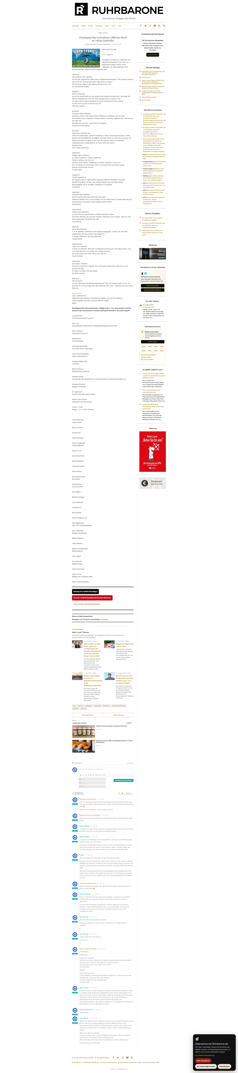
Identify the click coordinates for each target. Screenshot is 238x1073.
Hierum (104, 54)
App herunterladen (153, 285)
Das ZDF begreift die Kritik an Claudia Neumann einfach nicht (154, 164)
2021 (149, 351)
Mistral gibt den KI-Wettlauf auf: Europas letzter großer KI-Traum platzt (152, 233)
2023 (162, 346)
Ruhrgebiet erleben (103, 1057)
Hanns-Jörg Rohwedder (88, 949)
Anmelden (130, 763)
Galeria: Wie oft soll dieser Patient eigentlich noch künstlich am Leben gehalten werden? (154, 376)
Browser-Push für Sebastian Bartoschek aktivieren (92, 598)
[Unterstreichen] (86, 775)
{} (101, 775)
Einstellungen (224, 1066)
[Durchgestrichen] (88, 775)
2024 (155, 346)
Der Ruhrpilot (146, 77)
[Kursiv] (83, 775)
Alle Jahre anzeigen (147, 359)
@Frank (82, 897)
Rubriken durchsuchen (148, 355)
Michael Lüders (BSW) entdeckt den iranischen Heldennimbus (153, 87)
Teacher (80, 409)
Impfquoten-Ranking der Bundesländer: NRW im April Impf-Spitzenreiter (153, 407)
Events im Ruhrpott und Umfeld (83, 1057)
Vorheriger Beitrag (87, 715)
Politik (84, 26)
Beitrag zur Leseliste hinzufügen (85, 591)
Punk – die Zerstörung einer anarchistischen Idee (151, 391)
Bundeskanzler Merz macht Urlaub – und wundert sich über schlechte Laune (153, 192)
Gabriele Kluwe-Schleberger (90, 815)
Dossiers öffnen (146, 357)
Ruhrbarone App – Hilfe (151, 1062)
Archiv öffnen (152, 341)
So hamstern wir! (148, 307)
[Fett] (80, 775)
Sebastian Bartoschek (88, 799)
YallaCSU (83, 708)
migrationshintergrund (118, 706)
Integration (88, 706)
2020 (155, 351)
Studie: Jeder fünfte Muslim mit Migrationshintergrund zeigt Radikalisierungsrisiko (93, 680)
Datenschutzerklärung (91, 1062)
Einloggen (104, 619)
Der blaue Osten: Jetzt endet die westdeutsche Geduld (152, 219)
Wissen (90, 26)
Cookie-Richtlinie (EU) (109, 1062)
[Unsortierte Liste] (93, 775)
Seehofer (75, 708)
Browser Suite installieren (152, 290)
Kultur (107, 26)
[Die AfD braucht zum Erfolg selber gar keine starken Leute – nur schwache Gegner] (109, 676)
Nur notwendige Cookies (206, 1066)
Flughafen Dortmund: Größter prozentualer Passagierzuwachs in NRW (153, 92)
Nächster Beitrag (118, 715)
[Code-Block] (99, 775)
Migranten (106, 706)
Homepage (75, 26)
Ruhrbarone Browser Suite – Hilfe (130, 1062)
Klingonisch (97, 706)
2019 (161, 351)
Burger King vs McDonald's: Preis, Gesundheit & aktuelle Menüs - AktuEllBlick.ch (154, 141)
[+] (104, 775)
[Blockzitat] (96, 775)
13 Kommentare (116, 44)
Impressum (77, 1062)
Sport (113, 26)
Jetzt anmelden (153, 55)
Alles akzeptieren (203, 1061)
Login (119, 26)
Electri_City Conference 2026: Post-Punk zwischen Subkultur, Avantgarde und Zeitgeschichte (153, 82)
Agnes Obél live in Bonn (149, 97)
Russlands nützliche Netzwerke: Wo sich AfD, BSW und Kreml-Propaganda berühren (153, 73)
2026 (143, 346)
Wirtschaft (99, 26)
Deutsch (80, 706)
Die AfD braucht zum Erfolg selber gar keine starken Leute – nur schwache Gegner (153, 178)
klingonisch (77, 293)
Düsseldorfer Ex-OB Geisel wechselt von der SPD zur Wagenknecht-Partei (154, 122)
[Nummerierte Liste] (91, 775)
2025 (149, 346)
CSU (74, 706)
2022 (143, 351)
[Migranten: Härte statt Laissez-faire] (109, 644)
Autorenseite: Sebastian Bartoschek (87, 604)
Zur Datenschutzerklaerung (204, 1055)
